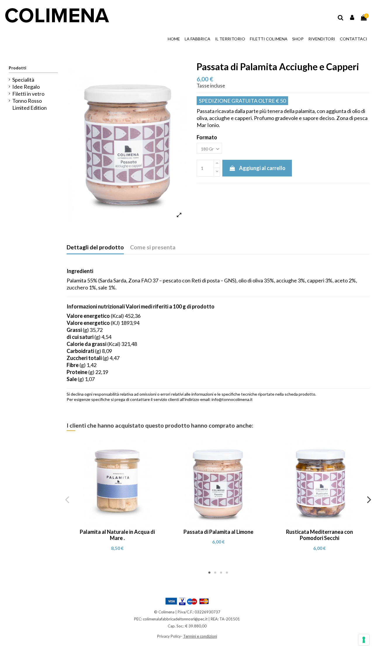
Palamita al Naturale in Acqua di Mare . (117, 535)
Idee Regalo (26, 86)
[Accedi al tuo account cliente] (352, 17)
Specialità (23, 79)
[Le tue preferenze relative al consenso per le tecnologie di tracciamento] (363, 639)
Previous (67, 499)
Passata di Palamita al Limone (218, 532)
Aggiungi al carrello (262, 168)
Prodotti (17, 67)
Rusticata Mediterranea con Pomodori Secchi (319, 535)
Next (369, 499)
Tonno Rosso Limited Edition (29, 104)
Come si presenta (153, 247)
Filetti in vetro (28, 93)
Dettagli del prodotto (95, 247)
